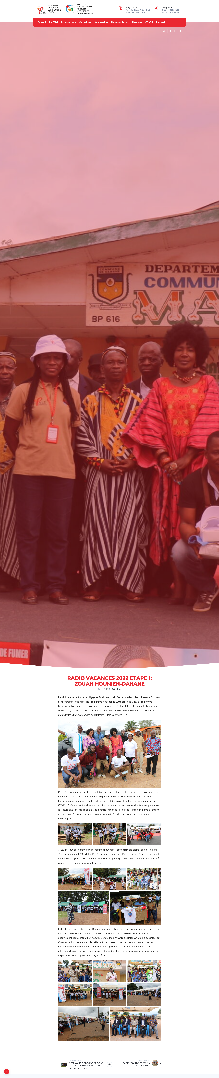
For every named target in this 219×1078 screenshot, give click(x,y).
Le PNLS (53, 22)
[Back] (109, 1064)
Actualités (85, 22)
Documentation (120, 22)
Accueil (42, 22)
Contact (160, 22)
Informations (68, 22)
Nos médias (101, 22)
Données (137, 22)
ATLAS (149, 22)
